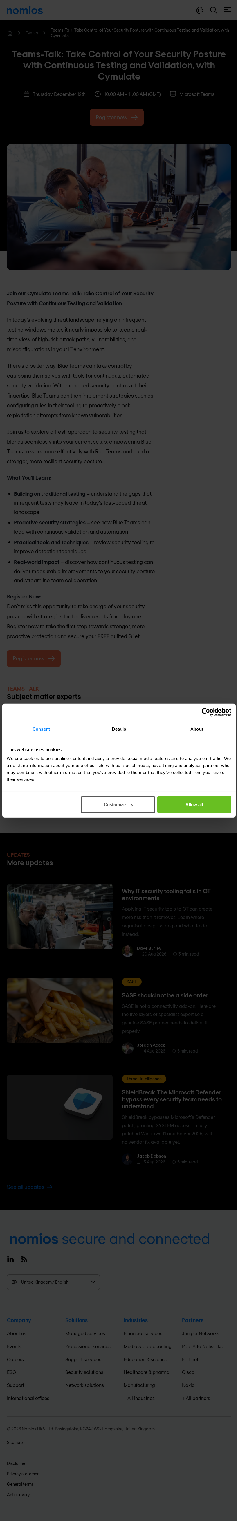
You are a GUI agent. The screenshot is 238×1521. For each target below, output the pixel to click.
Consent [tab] (41, 728)
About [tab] (196, 728)
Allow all (194, 804)
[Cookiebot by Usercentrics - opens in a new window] (206, 712)
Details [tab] (119, 728)
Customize (115, 804)
